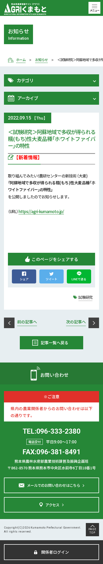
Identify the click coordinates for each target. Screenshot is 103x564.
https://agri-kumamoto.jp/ (41, 211)
